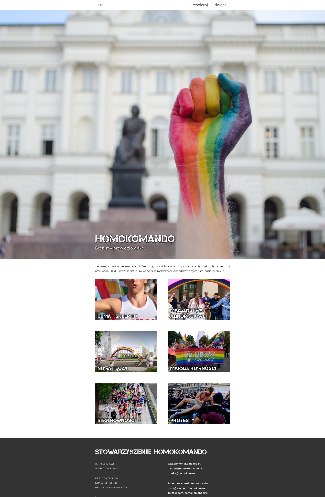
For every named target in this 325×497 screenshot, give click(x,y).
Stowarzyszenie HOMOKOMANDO (151, 452)
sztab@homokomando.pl (184, 463)
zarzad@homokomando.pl (185, 468)
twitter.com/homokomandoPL (188, 492)
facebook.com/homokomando (188, 483)
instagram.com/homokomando (188, 488)
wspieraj (200, 5)
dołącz (220, 5)
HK (101, 5)
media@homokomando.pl (184, 473)
